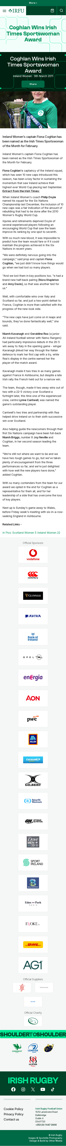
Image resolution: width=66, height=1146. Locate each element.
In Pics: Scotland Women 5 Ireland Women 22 (31, 532)
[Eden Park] (33, 903)
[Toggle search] (61, 10)
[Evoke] (33, 924)
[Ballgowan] (33, 883)
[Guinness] (33, 595)
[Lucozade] (33, 760)
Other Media (55, 1140)
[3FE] (22, 987)
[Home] (16, 11)
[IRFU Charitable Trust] (33, 1021)
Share (33, 84)
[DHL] (33, 944)
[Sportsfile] (33, 1001)
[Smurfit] (33, 801)
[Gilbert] (33, 780)
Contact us (11, 1119)
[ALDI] (33, 739)
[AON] (33, 698)
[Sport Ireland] (33, 862)
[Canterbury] (33, 575)
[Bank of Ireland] (33, 636)
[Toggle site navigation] (4, 10)
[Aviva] (33, 616)
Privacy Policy (13, 1114)
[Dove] (33, 841)
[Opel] (33, 657)
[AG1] (33, 965)
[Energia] (33, 677)
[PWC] (33, 718)
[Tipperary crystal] (44, 987)
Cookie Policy (13, 1109)
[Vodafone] (33, 554)
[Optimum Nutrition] (33, 821)
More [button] (32, 3)
